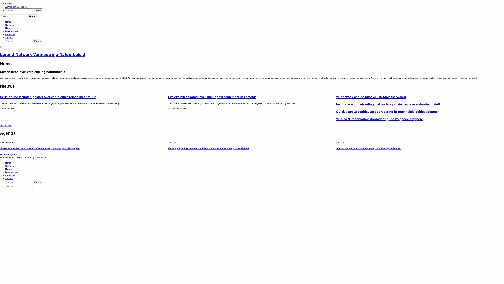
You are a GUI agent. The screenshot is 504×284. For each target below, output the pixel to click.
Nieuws (8, 28)
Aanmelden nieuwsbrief (16, 6)
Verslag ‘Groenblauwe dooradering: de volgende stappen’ (379, 119)
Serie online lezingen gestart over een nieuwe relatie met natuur (48, 97)
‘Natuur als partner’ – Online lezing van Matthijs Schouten (368, 148)
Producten (10, 34)
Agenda (9, 37)
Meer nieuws (6, 125)
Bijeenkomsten (12, 31)
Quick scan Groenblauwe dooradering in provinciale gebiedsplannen (388, 111)
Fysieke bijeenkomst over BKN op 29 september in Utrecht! (212, 97)
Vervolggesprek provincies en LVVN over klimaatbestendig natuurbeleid (208, 148)
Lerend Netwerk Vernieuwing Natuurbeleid (42, 54)
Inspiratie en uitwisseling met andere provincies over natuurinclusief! (388, 104)
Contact (8, 3)
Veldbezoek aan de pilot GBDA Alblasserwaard (371, 97)
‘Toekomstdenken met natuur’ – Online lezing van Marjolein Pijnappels (40, 148)
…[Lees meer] (112, 103)
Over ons (9, 24)
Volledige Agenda (8, 154)
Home (8, 21)
